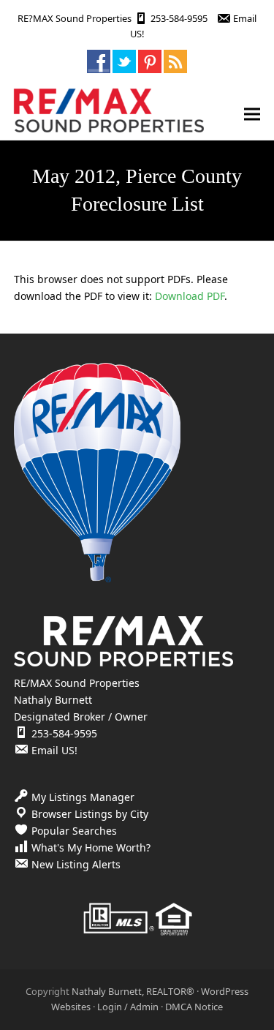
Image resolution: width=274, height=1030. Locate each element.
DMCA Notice (194, 1006)
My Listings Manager (82, 797)
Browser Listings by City (89, 814)
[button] (252, 114)
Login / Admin (128, 1006)
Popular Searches (74, 831)
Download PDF (189, 296)
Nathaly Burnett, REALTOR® (133, 991)
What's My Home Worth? (91, 847)
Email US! (54, 750)
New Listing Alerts (76, 864)
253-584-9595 (179, 18)
